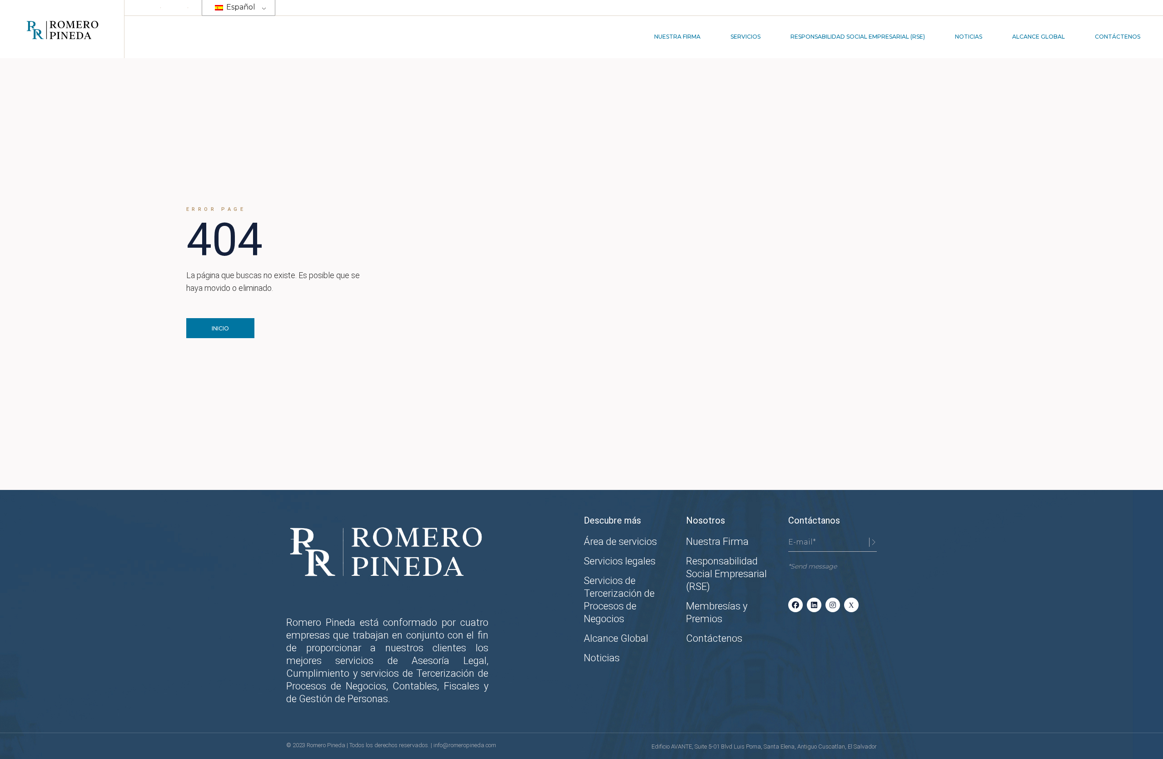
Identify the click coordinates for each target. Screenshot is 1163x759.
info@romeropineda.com (464, 745)
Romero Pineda (327, 745)
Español (239, 7)
